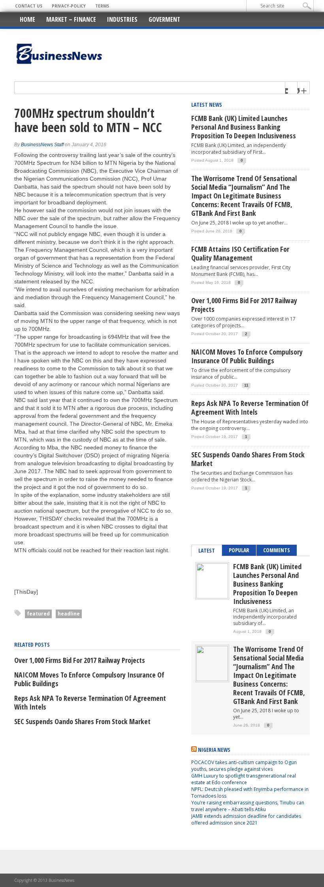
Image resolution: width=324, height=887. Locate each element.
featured (38, 613)
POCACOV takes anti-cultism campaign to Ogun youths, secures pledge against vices (244, 765)
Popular (239, 550)
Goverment (164, 19)
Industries (122, 19)
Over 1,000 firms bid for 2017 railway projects (79, 660)
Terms (102, 6)
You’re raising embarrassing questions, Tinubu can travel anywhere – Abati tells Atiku (247, 806)
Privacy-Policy (69, 6)
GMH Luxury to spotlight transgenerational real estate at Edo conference (243, 779)
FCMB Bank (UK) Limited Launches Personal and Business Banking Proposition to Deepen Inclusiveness (243, 127)
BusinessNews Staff (42, 144)
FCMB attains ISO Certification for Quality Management (240, 253)
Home (27, 19)
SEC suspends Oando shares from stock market (82, 721)
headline (69, 613)
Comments (276, 550)
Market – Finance (71, 19)
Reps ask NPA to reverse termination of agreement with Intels (90, 702)
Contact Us (28, 6)
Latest (206, 550)
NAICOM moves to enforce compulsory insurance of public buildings (89, 679)
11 (246, 385)
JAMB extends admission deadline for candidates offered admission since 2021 (246, 819)
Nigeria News (214, 749)
